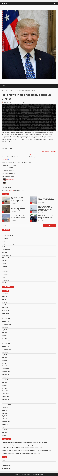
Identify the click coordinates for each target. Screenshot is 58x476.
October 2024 (5, 346)
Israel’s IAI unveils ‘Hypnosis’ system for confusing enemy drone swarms (33, 200)
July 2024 (4, 355)
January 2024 (5, 368)
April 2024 (4, 363)
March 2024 (5, 366)
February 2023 (5, 393)
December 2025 (6, 316)
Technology (5, 274)
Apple (3, 233)
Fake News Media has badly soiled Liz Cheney (19, 154)
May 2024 (4, 360)
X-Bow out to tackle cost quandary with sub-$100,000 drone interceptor (6, 218)
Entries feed (5, 463)
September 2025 (6, 324)
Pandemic (4, 260)
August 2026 (5, 293)
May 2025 (4, 335)
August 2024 (5, 352)
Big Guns (4, 241)
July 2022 (4, 410)
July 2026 (4, 296)
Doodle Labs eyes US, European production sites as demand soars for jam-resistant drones (33, 209)
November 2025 (6, 318)
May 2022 (4, 416)
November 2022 (6, 399)
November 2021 (6, 421)
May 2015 (4, 435)
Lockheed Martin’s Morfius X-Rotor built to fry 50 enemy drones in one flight (6, 209)
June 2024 (4, 357)
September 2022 (6, 405)
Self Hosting (5, 271)
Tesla (3, 277)
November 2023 (6, 374)
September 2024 (6, 349)
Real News (4, 266)
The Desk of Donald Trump (48, 154)
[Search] (55, 3)
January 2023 (5, 396)
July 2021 (4, 430)
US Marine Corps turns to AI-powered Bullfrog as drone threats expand (33, 218)
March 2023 (5, 391)
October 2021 (5, 424)
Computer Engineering (8, 244)
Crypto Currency (6, 246)
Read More (5, 159)
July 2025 (4, 330)
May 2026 (4, 302)
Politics (4, 263)
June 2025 (4, 332)
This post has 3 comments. (49, 151)
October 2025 (5, 321)
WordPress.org (6, 468)
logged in (11, 190)
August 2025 (5, 327)
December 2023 (6, 371)
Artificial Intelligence (7, 235)
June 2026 (4, 299)
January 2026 (5, 313)
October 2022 (5, 402)
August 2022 (5, 407)
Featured (4, 252)
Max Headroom (7, 102)
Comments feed (6, 465)
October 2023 (5, 377)
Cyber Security (6, 249)
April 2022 (4, 418)
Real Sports (5, 269)
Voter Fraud (5, 283)
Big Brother (5, 238)
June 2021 (4, 432)
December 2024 (6, 341)
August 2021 (5, 427)
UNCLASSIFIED (6, 280)
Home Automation (6, 255)
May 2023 (4, 385)
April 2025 (4, 338)
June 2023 (4, 382)
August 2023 (5, 380)
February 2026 (5, 310)
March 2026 (5, 307)
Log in (3, 460)
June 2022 (4, 413)
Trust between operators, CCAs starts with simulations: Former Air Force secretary (6, 200)
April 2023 (4, 388)
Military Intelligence (7, 258)
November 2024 (6, 343)
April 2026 (4, 305)
